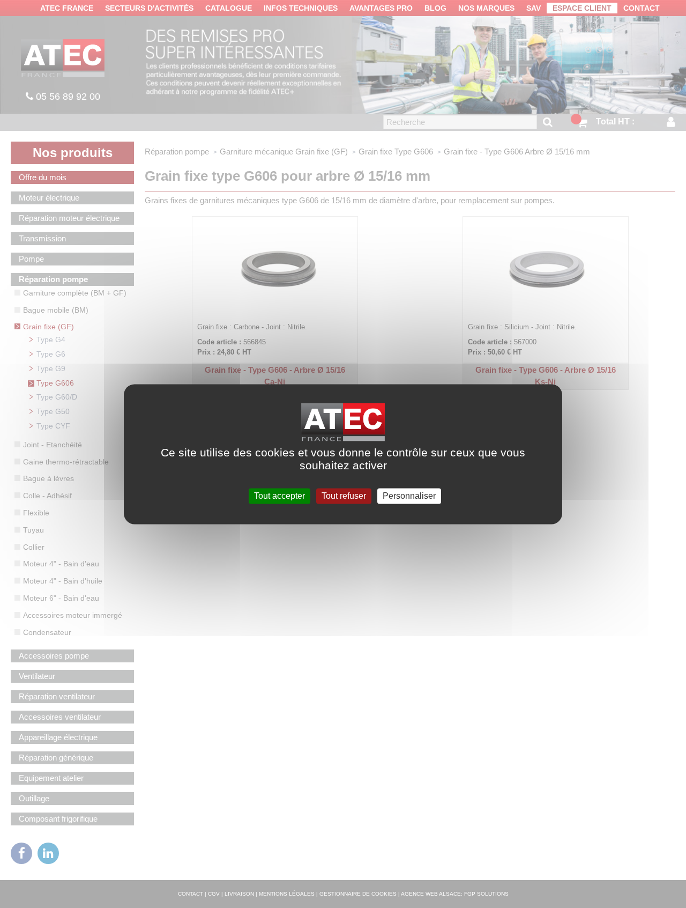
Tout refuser (344, 495)
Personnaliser (409, 495)
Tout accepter (279, 495)
